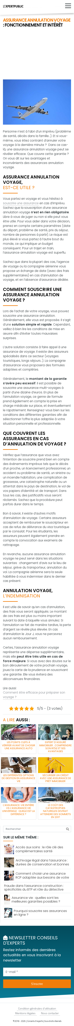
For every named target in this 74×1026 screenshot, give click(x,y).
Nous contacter (50, 1013)
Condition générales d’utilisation (37, 1008)
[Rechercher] (67, 829)
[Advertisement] (37, 53)
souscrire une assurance (21, 203)
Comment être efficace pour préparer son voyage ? (34, 694)
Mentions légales (25, 1013)
